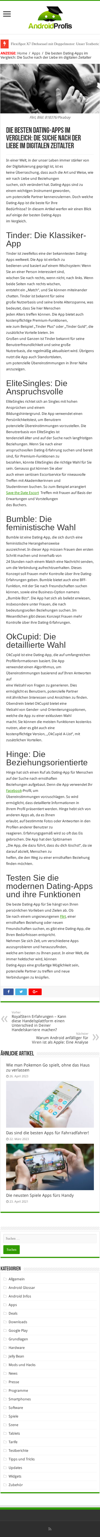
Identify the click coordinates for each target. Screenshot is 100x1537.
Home (22, 53)
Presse (14, 1382)
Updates (15, 1468)
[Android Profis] (50, 16)
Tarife (13, 1442)
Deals (13, 1313)
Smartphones (20, 1399)
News (13, 1373)
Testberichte (18, 1450)
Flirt (63, 916)
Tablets (14, 1433)
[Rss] (50, 1529)
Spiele (13, 1416)
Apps (36, 53)
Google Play (18, 1330)
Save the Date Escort (22, 493)
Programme (18, 1390)
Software (16, 1408)
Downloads (18, 1322)
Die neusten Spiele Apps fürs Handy (40, 1195)
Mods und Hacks (22, 1365)
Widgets (15, 1476)
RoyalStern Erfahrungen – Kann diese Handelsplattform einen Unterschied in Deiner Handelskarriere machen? (39, 1021)
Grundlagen (18, 1339)
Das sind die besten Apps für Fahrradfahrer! (47, 1132)
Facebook (14, 791)
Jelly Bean (16, 1356)
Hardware (17, 1348)
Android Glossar (22, 1288)
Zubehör (16, 1485)
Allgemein (17, 1279)
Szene (13, 1425)
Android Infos (20, 1296)
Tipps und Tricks (22, 1459)
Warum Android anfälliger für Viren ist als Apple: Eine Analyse (60, 1038)
